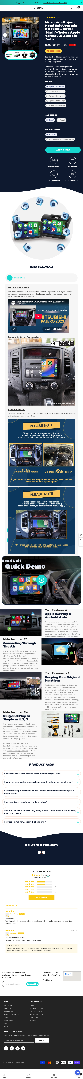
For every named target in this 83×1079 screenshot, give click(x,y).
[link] (28, 1076)
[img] (10, 911)
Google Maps (50, 636)
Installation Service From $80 (55, 3)
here (54, 709)
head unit (52, 624)
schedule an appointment (17, 751)
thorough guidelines (19, 738)
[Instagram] (12, 1048)
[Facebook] (6, 1048)
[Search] (71, 8)
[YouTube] (23, 1048)
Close (81, 3)
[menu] (4, 8)
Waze (77, 634)
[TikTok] (17, 1048)
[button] (36, 35)
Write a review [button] (41, 898)
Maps (60, 636)
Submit (42, 1040)
